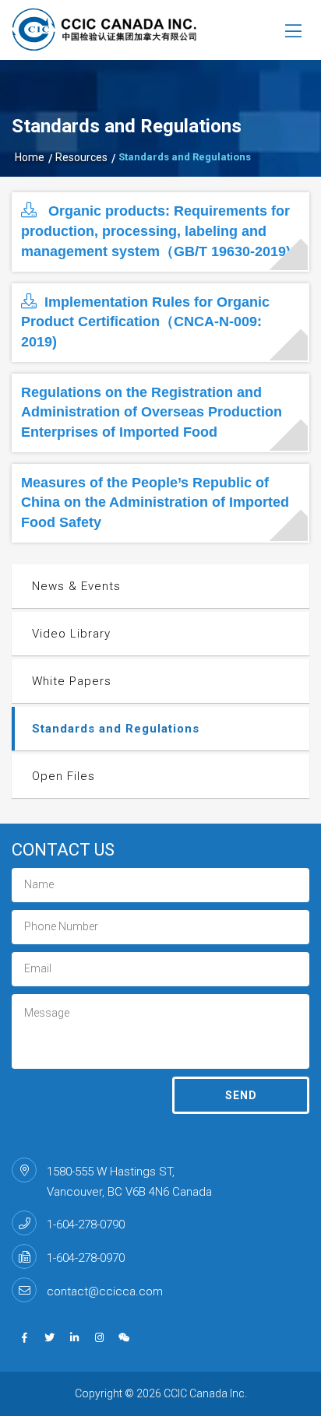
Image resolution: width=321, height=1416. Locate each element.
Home (29, 157)
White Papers (71, 681)
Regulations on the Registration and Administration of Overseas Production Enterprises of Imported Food (151, 412)
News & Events (76, 586)
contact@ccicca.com (105, 1291)
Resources (81, 157)
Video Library (71, 634)
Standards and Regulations (115, 729)
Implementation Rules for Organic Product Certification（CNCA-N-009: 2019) (145, 322)
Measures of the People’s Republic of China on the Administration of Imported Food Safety (155, 502)
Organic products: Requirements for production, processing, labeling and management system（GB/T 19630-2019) (156, 230)
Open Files (63, 776)
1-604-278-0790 (86, 1224)
